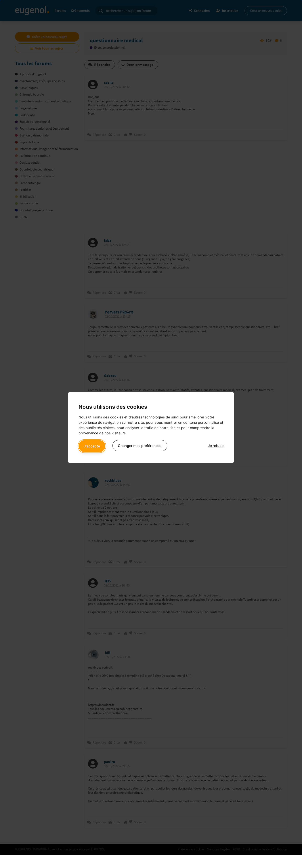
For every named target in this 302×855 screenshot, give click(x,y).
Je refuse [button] (216, 445)
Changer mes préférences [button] (140, 445)
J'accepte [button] (92, 446)
